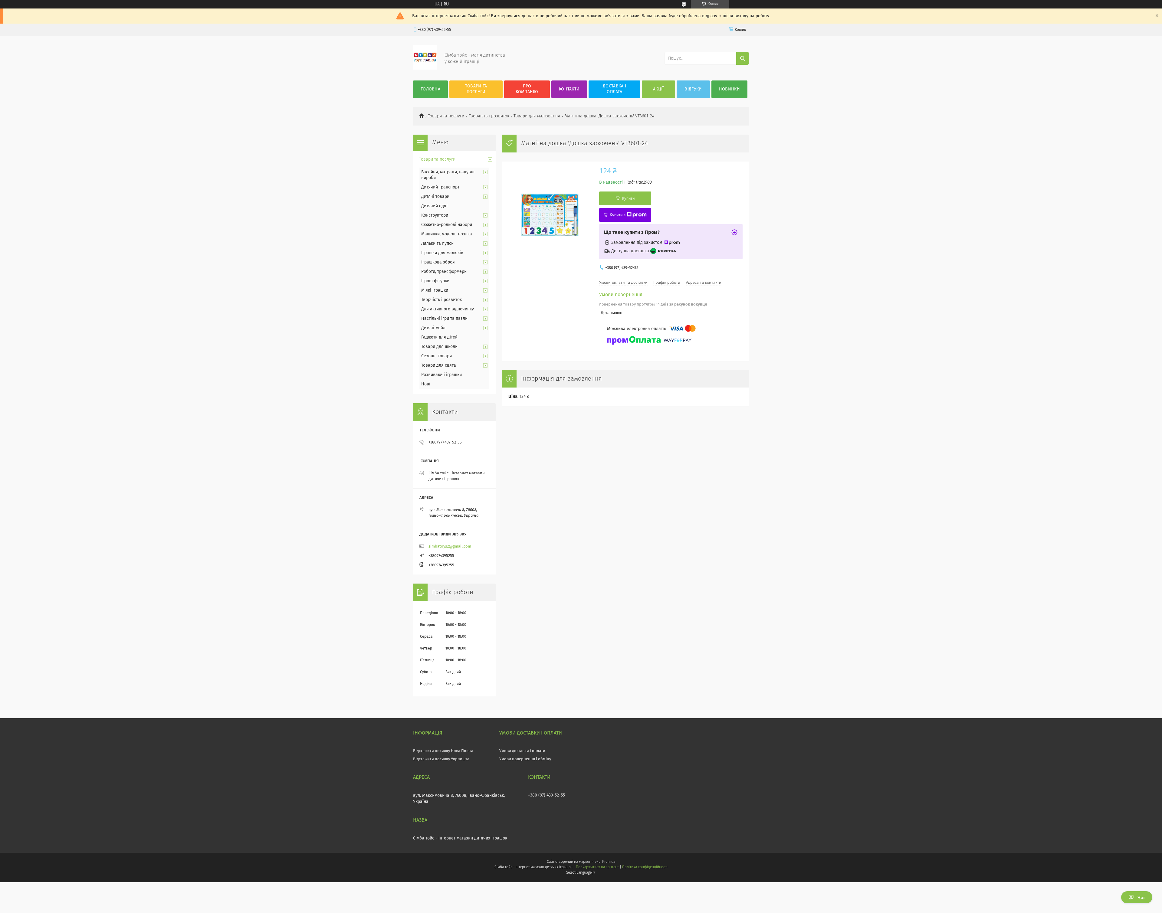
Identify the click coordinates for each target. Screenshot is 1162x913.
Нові (425, 384)
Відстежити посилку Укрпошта (441, 759)
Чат (1141, 897)
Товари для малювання (537, 116)
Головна (430, 89)
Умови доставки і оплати (522, 751)
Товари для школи (439, 347)
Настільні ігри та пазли (444, 318)
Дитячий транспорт (440, 187)
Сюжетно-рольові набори (446, 225)
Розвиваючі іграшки (441, 375)
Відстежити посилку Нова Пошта (443, 751)
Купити (628, 198)
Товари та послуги (476, 89)
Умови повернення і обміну (525, 759)
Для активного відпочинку (447, 309)
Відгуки (693, 89)
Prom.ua (608, 862)
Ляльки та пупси (437, 243)
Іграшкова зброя (438, 262)
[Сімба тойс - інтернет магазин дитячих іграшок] (425, 68)
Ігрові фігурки (435, 281)
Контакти (569, 89)
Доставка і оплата (614, 89)
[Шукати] (742, 58)
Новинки (729, 89)
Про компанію (527, 89)
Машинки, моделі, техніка (446, 234)
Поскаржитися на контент (597, 867)
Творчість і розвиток (489, 116)
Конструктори (434, 215)
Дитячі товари (435, 197)
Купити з (617, 215)
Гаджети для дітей (439, 337)
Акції (658, 89)
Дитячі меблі (434, 328)
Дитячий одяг (434, 206)
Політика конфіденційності (645, 867)
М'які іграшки (434, 290)
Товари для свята (438, 365)
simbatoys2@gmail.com (449, 546)
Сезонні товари (436, 356)
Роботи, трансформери (444, 272)
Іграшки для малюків (442, 253)
